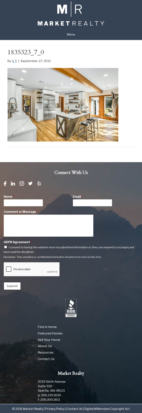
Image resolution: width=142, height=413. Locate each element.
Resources (45, 352)
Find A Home (47, 327)
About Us (45, 346)
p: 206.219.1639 (49, 395)
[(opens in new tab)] (71, 308)
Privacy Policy (55, 409)
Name (9, 196)
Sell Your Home (49, 340)
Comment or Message (21, 211)
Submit (12, 286)
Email (78, 196)
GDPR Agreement (18, 242)
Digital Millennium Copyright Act (107, 409)
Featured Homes (50, 333)
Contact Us (46, 359)
